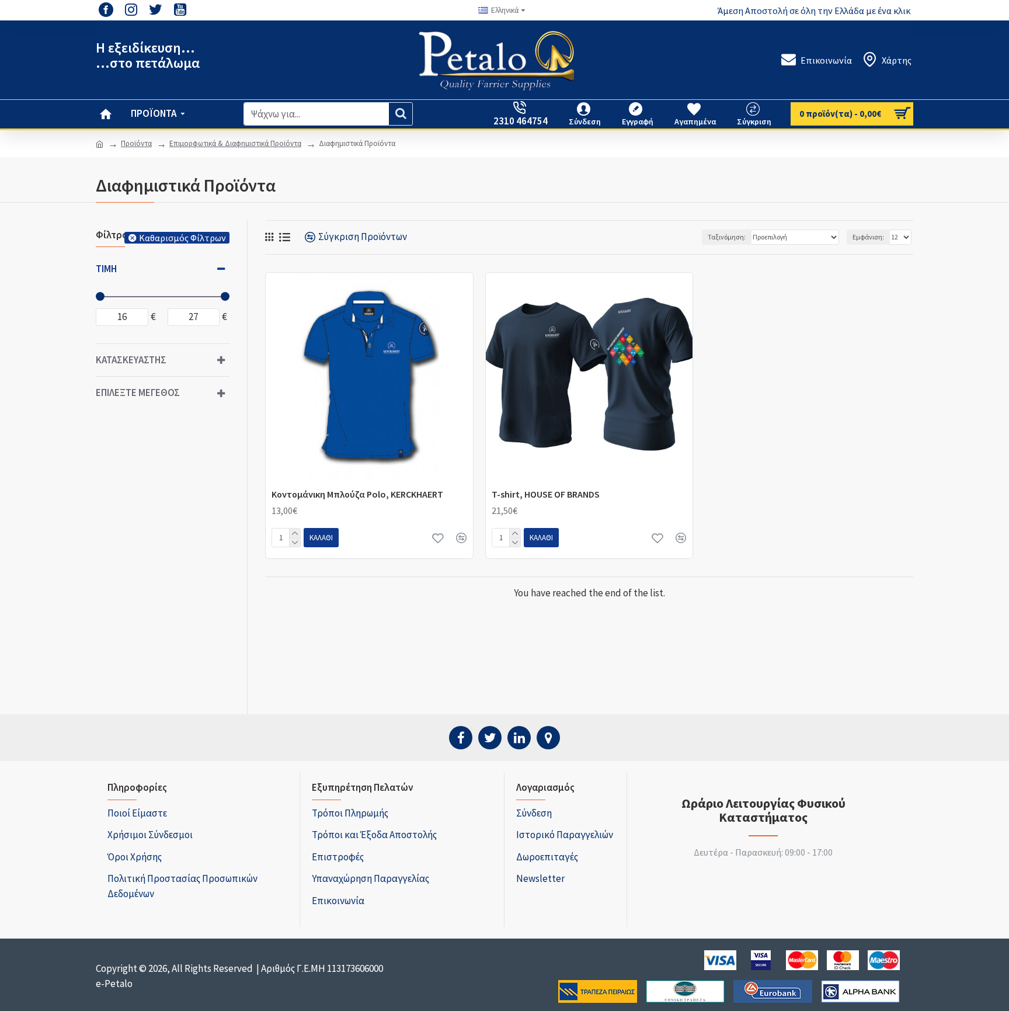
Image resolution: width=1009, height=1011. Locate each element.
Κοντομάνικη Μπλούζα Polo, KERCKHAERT (357, 494)
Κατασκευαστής (131, 359)
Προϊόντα (136, 143)
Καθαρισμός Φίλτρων (182, 238)
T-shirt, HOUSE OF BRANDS (546, 494)
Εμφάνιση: (868, 236)
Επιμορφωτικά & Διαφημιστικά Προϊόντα (235, 143)
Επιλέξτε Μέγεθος (138, 392)
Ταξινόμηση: (727, 236)
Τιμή (106, 268)
